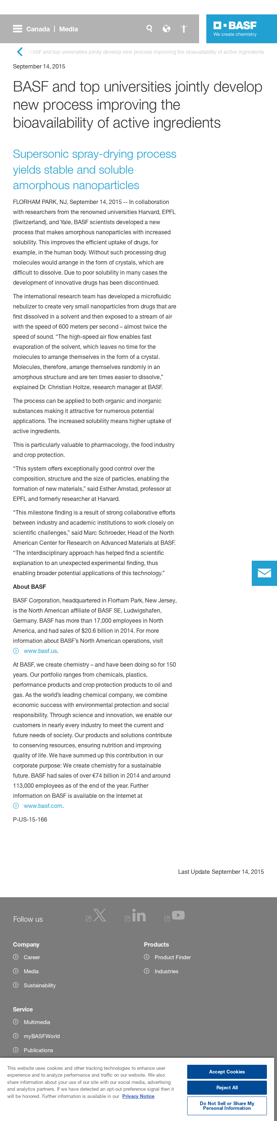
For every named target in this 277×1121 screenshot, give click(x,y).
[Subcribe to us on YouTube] (174, 919)
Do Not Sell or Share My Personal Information (227, 1105)
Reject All (227, 1087)
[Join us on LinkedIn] (135, 919)
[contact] (264, 573)
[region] (137, 1089)
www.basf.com (43, 805)
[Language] (166, 28)
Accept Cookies (227, 1072)
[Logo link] (235, 29)
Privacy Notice (138, 1096)
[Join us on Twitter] (95, 919)
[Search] (149, 28)
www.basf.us (40, 650)
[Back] (19, 52)
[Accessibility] (184, 28)
